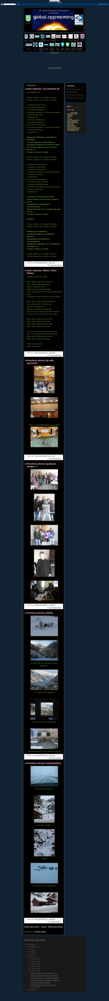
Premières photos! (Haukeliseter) (44, 763)
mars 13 (34, 971)
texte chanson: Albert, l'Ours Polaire (44, 975)
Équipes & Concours (75, 98)
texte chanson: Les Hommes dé (43, 89)
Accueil (43, 927)
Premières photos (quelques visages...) (45, 980)
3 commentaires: (55, 608)
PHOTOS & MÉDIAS (76, 95)
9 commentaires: (55, 458)
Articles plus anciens (55, 927)
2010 (29, 944)
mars (31, 956)
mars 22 (34, 964)
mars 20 (34, 966)
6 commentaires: (55, 922)
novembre (33, 947)
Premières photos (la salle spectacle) (45, 978)
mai (30, 952)
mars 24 (34, 961)
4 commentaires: (55, 355)
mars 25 (34, 959)
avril (31, 954)
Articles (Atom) (40, 932)
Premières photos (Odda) (40, 613)
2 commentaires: (55, 265)
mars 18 (34, 968)
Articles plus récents (31, 927)
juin (30, 949)
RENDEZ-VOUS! (74, 89)
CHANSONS (72, 92)
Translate (59, 2)
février (31, 990)
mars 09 (34, 987)
